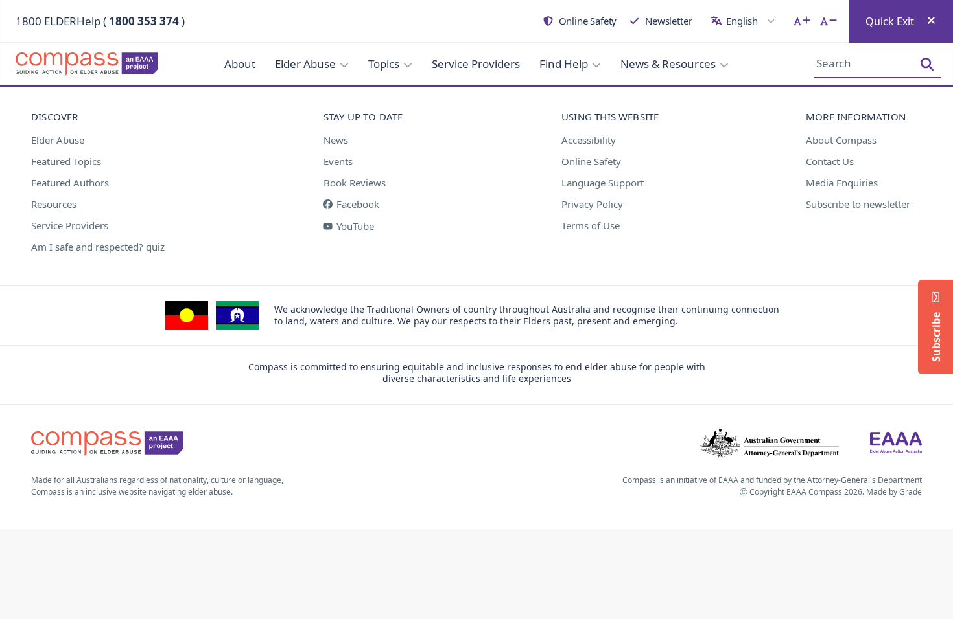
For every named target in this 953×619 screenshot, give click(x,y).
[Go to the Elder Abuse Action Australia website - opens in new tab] (896, 443)
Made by (894, 491)
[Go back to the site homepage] (91, 64)
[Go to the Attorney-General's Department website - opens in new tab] (769, 443)
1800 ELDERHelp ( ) (100, 21)
